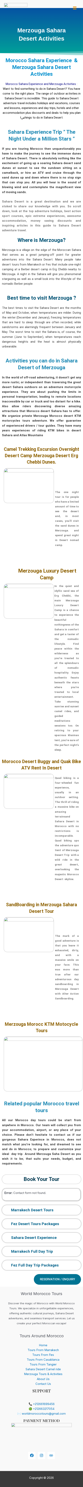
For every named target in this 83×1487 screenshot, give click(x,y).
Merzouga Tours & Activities (43, 1374)
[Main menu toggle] (75, 8)
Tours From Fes (43, 1355)
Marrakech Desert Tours (32, 1210)
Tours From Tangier (43, 1364)
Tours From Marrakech (43, 1350)
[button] (41, 1210)
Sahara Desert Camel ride (43, 1369)
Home (43, 1345)
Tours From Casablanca (43, 1359)
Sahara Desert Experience (34, 1237)
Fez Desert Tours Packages (35, 1224)
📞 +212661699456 (42, 1404)
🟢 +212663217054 (41, 1409)
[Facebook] (31, 1455)
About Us (43, 1379)
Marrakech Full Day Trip (32, 1251)
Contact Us (43, 1384)
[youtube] (51, 1455)
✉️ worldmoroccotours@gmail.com (41, 1413)
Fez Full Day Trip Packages (35, 1265)
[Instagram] (41, 1455)
